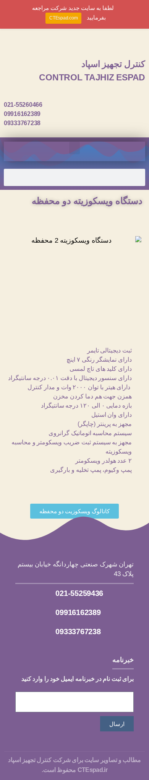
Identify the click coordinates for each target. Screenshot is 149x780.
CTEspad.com (63, 18)
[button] (74, 148)
